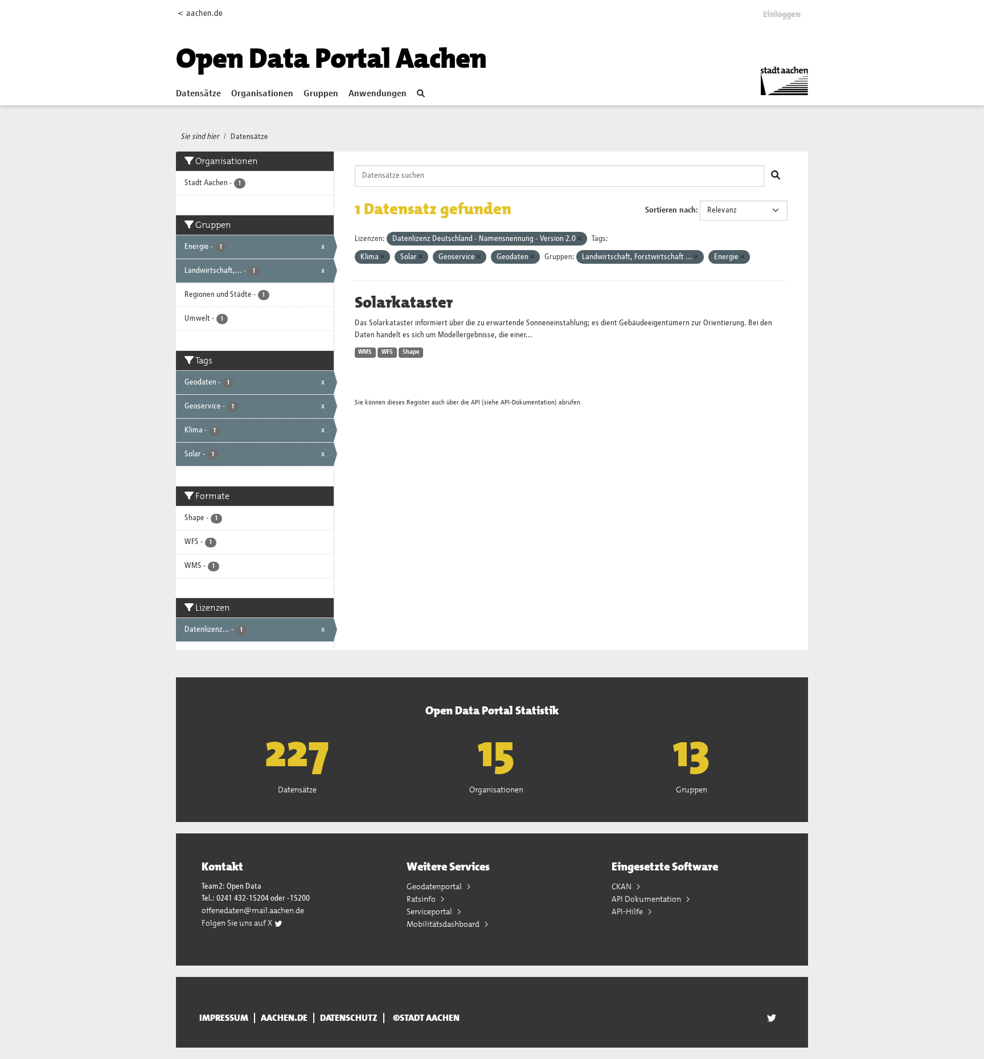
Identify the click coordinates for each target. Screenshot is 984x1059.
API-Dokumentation (528, 402)
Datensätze (198, 94)
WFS (387, 352)
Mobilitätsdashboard (444, 924)
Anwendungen (377, 94)
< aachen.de (200, 13)
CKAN (622, 886)
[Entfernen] (579, 239)
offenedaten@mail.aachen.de (253, 910)
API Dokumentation (647, 899)
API (475, 402)
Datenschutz (349, 1018)
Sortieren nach (670, 210)
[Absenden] (776, 176)
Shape (411, 352)
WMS (365, 352)
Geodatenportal (435, 886)
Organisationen (262, 94)
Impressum (223, 1018)
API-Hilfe (628, 911)
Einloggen (782, 14)
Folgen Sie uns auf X (238, 923)
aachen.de (284, 1018)
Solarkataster (404, 302)
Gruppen (321, 94)
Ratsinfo (422, 899)
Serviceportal (430, 911)
